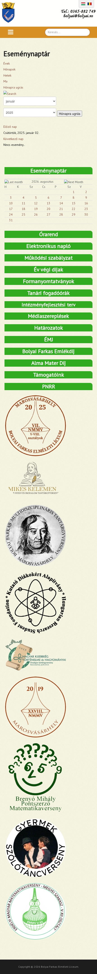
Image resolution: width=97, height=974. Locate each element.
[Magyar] (83, 3)
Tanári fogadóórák (48, 292)
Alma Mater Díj (48, 362)
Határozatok (48, 327)
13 (48, 203)
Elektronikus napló (48, 245)
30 (86, 214)
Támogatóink (48, 374)
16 (86, 203)
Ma (5, 81)
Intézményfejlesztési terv (49, 304)
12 (36, 203)
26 (36, 214)
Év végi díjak (48, 269)
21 (61, 209)
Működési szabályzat (49, 257)
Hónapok (9, 69)
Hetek (7, 75)
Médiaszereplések (48, 315)
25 (23, 214)
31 (11, 220)
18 (23, 209)
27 (48, 214)
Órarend (48, 234)
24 (11, 214)
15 (73, 203)
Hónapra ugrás (13, 87)
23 (86, 209)
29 (73, 214)
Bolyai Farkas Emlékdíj (48, 351)
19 (36, 209)
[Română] (90, 3)
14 (61, 203)
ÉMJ (48, 339)
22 (73, 209)
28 (61, 214)
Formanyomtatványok (48, 281)
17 (11, 209)
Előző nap (10, 127)
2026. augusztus (42, 181)
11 (23, 203)
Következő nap (13, 139)
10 (11, 203)
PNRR (48, 386)
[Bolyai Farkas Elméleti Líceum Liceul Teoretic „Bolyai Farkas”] (10, 12)
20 (48, 209)
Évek (6, 63)
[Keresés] (9, 93)
